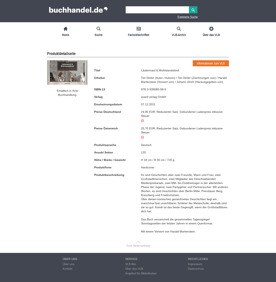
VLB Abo (130, 264)
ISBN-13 (99, 89)
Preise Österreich (106, 128)
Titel (97, 70)
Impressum (195, 264)
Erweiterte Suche (188, 16)
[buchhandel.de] (78, 11)
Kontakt (67, 268)
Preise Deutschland (107, 111)
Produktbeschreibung (109, 174)
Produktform (102, 167)
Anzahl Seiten (103, 152)
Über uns (68, 264)
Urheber (99, 77)
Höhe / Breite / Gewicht (110, 160)
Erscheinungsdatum (108, 104)
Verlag (98, 96)
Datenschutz (196, 268)
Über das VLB (134, 268)
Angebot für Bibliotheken (141, 273)
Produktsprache (105, 145)
